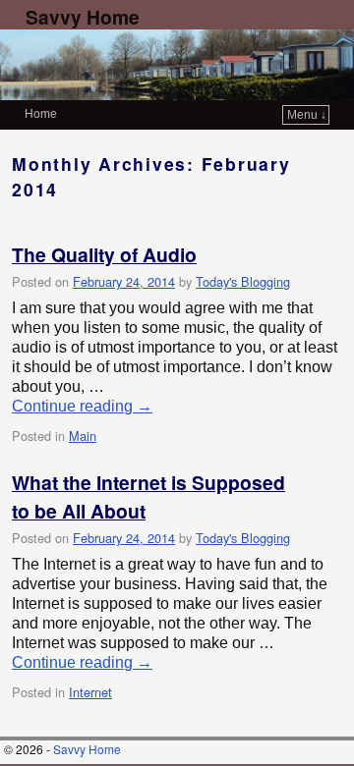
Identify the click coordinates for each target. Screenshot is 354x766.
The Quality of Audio (104, 254)
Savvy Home (83, 16)
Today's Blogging (243, 281)
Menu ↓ (306, 115)
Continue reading (82, 406)
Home (41, 114)
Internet (90, 692)
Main (82, 435)
